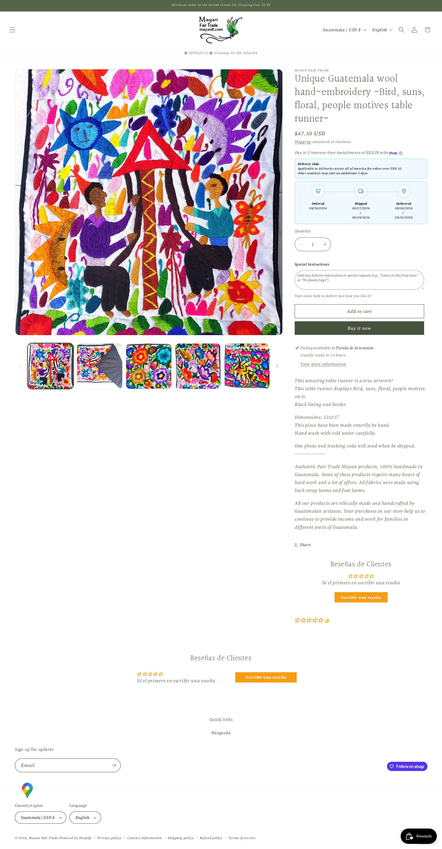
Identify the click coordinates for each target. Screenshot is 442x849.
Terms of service (242, 838)
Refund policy (211, 838)
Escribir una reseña (361, 597)
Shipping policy (181, 838)
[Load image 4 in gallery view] (198, 366)
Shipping (303, 141)
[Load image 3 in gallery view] (149, 366)
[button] (12, 29)
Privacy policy (109, 838)
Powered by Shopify (75, 838)
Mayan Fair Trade (44, 838)
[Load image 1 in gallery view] (50, 366)
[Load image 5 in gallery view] (247, 366)
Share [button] (305, 544)
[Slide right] (277, 366)
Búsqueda (221, 732)
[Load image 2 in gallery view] (99, 366)
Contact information (144, 838)
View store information (323, 364)
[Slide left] (20, 366)
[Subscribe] (113, 765)
